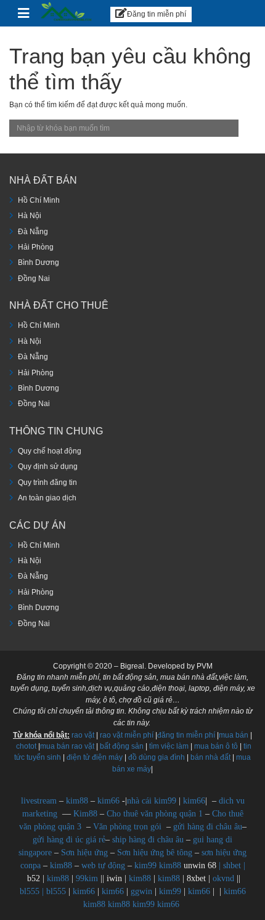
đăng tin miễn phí (186, 735)
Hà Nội (29, 215)
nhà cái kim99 (151, 800)
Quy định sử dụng (48, 466)
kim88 (78, 800)
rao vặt (82, 735)
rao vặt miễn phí (126, 735)
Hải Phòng (36, 247)
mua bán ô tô (216, 746)
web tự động (103, 865)
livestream (39, 800)
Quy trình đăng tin (47, 482)
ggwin (141, 891)
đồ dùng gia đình (156, 757)
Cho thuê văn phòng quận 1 (155, 813)
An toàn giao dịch (47, 498)
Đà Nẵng (33, 231)
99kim (87, 878)
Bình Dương (38, 262)
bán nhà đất (210, 757)
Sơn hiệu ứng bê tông (154, 852)
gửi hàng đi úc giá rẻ (69, 839)
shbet (232, 865)
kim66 (108, 800)
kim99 (145, 865)
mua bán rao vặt (67, 746)
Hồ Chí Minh (39, 200)
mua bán (233, 735)
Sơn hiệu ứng (84, 852)
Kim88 (86, 813)
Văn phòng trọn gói (127, 826)
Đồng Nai (34, 278)
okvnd (223, 878)
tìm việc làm (169, 746)
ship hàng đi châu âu (148, 839)
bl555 (29, 891)
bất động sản (122, 746)
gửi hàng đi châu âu (207, 826)
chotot (26, 746)
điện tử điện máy (95, 757)
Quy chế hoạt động (49, 451)
